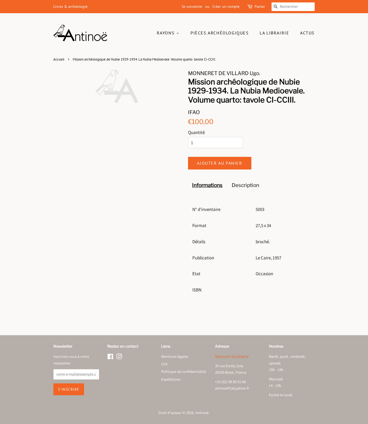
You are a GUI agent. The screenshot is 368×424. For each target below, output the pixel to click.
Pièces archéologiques (219, 33)
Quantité (196, 132)
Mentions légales (174, 356)
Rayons (166, 33)
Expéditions (170, 379)
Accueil (58, 59)
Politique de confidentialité (183, 371)
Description (245, 185)
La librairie (274, 33)
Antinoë (202, 412)
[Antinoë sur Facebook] (110, 357)
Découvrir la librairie (232, 356)
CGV (164, 363)
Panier (260, 6)
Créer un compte (225, 6)
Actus (307, 33)
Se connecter (192, 6)
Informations (207, 185)
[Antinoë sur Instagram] (119, 357)
